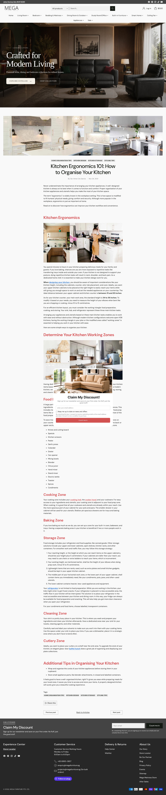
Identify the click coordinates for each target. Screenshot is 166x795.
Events (142, 769)
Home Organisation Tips (61, 161)
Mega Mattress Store (148, 777)
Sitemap (142, 773)
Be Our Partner (145, 757)
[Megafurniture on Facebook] (149, 2)
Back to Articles (83, 712)
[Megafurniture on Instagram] (155, 2)
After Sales (143, 781)
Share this (51, 703)
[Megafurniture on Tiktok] (158, 2)
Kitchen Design (80, 161)
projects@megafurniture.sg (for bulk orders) (73, 770)
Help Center (110, 749)
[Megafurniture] (11, 8)
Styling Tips (110, 161)
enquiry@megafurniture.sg (69, 765)
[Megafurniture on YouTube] (161, 2)
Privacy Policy (145, 765)
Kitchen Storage (95, 161)
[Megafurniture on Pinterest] (152, 2)
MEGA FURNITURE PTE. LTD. (20, 789)
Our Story (143, 749)
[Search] (112, 8)
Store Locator (145, 753)
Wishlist (108, 753)
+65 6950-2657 (64, 761)
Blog (141, 761)
